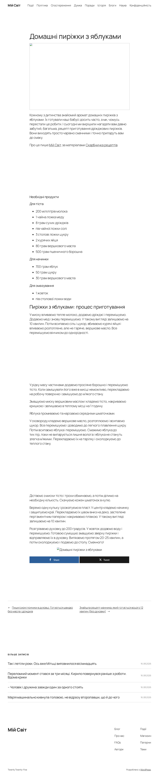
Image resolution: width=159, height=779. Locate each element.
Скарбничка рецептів (102, 145)
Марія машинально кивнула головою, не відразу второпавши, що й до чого (64, 697)
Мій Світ (14, 5)
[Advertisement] (80, 170)
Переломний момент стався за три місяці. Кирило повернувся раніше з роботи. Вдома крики (67, 675)
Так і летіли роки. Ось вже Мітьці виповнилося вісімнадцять (52, 663)
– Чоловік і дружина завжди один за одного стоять (45, 687)
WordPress (145, 769)
